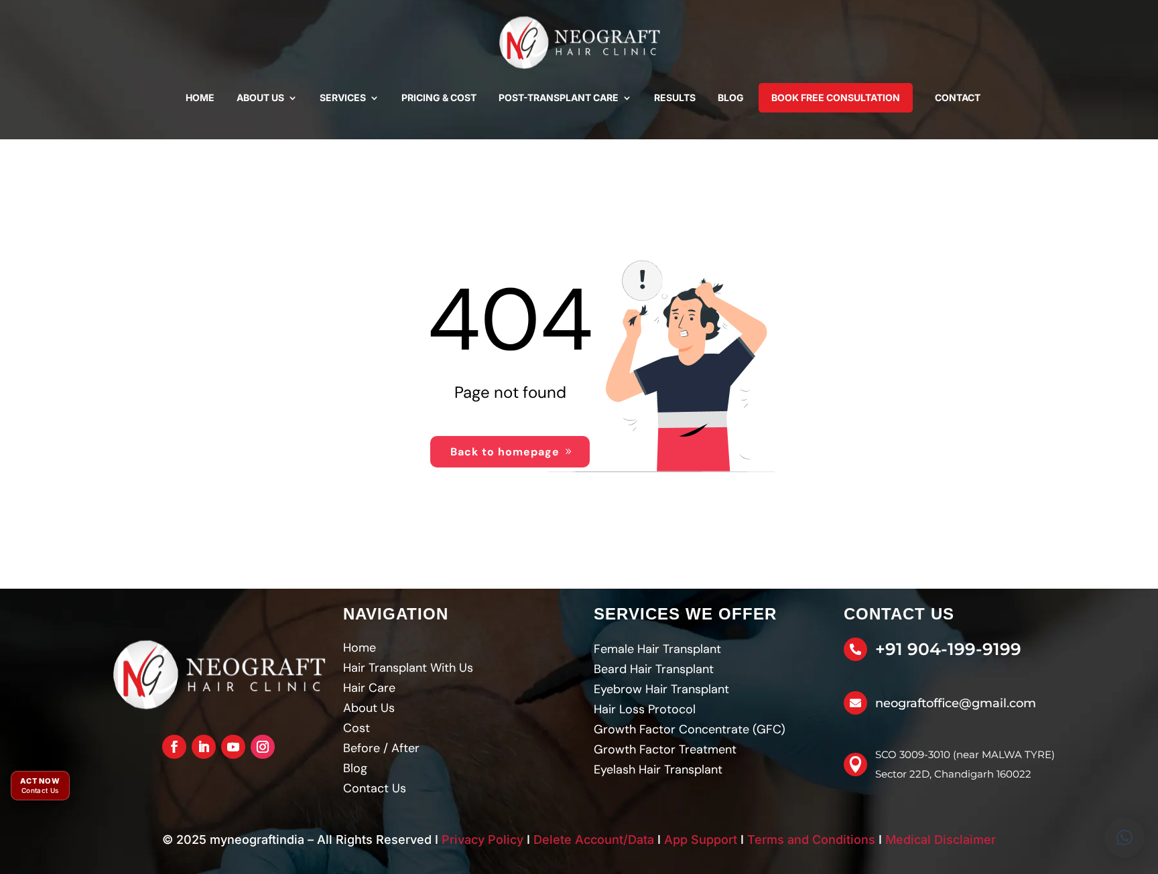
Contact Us (374, 788)
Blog (731, 97)
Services (343, 97)
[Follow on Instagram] (263, 747)
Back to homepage (505, 452)
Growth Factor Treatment (665, 749)
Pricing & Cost (438, 97)
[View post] (218, 675)
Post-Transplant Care (559, 97)
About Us (260, 97)
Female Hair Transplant (657, 649)
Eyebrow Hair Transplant (661, 689)
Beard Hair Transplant (654, 669)
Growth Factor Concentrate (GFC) (689, 729)
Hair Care (369, 688)
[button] (1124, 838)
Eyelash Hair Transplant (658, 769)
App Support (700, 839)
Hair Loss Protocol (645, 709)
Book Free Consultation (835, 97)
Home (200, 97)
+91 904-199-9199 (948, 649)
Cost (356, 728)
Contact (957, 97)
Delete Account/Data (593, 839)
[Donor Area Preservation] (579, 42)
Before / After (381, 748)
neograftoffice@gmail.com (955, 703)
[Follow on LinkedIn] (204, 747)
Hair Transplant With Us (408, 668)
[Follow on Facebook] (174, 747)
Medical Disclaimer (940, 839)
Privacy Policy (482, 839)
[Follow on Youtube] (233, 747)
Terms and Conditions (811, 839)
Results (675, 97)
